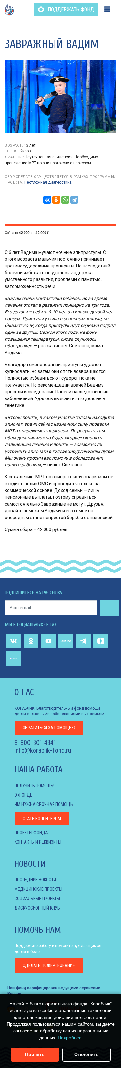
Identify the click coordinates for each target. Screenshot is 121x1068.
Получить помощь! (34, 785)
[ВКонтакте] (47, 200)
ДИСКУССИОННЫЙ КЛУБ (37, 907)
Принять (35, 1054)
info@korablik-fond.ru (43, 750)
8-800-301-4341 (35, 743)
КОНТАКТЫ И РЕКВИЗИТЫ (38, 842)
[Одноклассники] (56, 200)
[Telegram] (74, 200)
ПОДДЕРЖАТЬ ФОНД (70, 9)
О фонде (23, 795)
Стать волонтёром (42, 818)
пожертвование (49, 965)
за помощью (49, 727)
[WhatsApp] (65, 200)
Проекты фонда (31, 832)
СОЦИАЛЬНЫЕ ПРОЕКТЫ (37, 898)
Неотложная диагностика (48, 182)
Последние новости (35, 879)
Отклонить (86, 1054)
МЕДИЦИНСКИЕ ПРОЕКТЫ (38, 889)
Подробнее (70, 1037)
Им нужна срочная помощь (44, 804)
